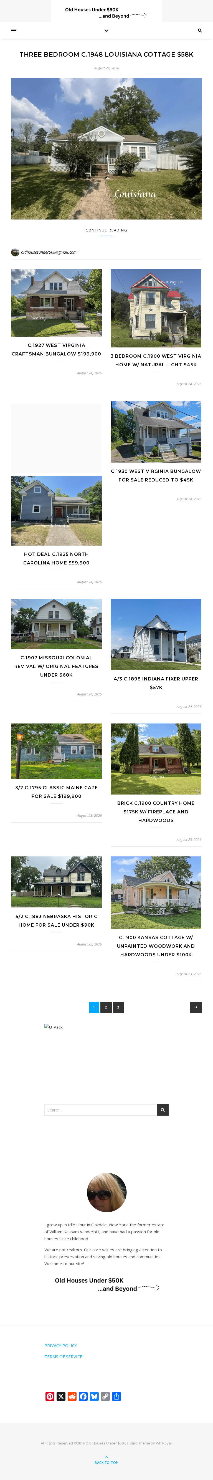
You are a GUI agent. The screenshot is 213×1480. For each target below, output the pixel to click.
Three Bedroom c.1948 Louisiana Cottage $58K (106, 54)
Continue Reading (107, 230)
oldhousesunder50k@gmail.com (49, 252)
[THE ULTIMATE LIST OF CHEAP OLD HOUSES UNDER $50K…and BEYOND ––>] (106, 13)
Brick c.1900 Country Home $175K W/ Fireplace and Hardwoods (156, 812)
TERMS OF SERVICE (63, 1356)
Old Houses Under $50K (106, 1443)
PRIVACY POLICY (60, 1345)
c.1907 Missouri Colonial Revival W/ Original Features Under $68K (56, 666)
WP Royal (164, 1443)
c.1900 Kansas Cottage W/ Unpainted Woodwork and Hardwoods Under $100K (156, 946)
